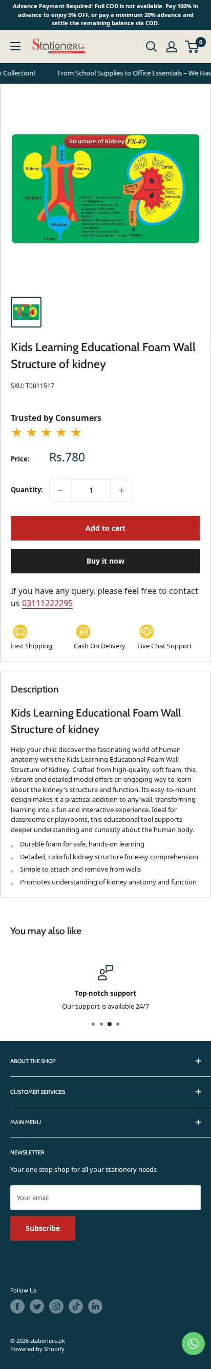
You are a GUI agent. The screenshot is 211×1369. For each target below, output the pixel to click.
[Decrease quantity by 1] (60, 490)
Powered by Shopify (37, 1349)
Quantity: (27, 489)
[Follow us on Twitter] (37, 1306)
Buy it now (105, 561)
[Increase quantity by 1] (121, 490)
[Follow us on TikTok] (76, 1306)
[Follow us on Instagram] (56, 1306)
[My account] (171, 46)
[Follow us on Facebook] (17, 1306)
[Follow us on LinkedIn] (95, 1306)
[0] (192, 47)
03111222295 (47, 603)
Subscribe (43, 1228)
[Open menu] (15, 46)
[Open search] (151, 46)
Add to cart (105, 528)
